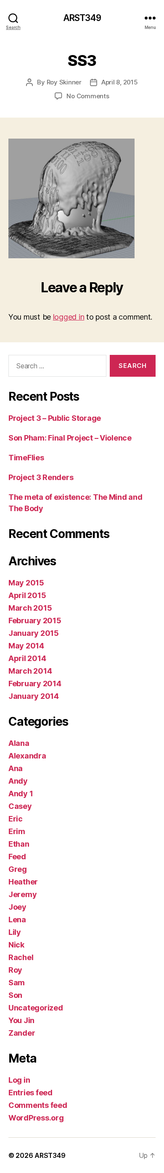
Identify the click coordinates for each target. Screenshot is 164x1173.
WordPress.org (36, 1117)
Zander (21, 1033)
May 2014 (26, 645)
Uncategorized (35, 1007)
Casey (20, 806)
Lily (14, 932)
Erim (16, 831)
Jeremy (22, 894)
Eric (15, 818)
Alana (18, 743)
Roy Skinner (64, 82)
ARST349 (82, 17)
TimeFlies (26, 457)
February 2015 (34, 620)
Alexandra (27, 755)
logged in (69, 316)
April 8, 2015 (119, 82)
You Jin (21, 1020)
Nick (16, 944)
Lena (17, 919)
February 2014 (34, 683)
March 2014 (30, 671)
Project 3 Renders (40, 477)
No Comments (87, 96)
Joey (17, 907)
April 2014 (27, 658)
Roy (15, 970)
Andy (18, 781)
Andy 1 (20, 793)
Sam (16, 982)
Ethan (18, 844)
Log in (19, 1080)
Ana (15, 768)
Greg (17, 869)
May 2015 (26, 582)
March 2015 (30, 608)
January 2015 (33, 633)
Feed (17, 856)
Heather (23, 881)
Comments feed (37, 1105)
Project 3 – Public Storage (54, 418)
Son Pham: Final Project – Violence (70, 437)
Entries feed (30, 1092)
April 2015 (27, 595)
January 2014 (33, 696)
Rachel (20, 957)
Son (15, 995)
